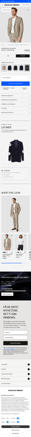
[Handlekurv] (28, 5)
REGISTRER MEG (15, 343)
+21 (7, 252)
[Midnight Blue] (29, 252)
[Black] (4, 252)
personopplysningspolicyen (9, 349)
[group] (15, 24)
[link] (9, 144)
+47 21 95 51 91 (7, 289)
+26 (20, 252)
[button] (12, 252)
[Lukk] (29, 1)
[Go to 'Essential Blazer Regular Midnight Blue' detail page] (9, 68)
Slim (8, 55)
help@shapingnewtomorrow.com (15, 290)
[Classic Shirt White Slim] (21, 242)
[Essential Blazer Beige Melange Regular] (7, 242)
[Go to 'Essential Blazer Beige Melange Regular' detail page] (3, 68)
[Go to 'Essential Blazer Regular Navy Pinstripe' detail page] (21, 68)
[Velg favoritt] (28, 10)
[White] (16, 252)
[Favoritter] (26, 5)
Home (2, 45)
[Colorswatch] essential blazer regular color (18, 45)
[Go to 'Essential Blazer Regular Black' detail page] (15, 68)
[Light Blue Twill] (17, 252)
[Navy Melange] (5, 252)
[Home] (12, 5)
